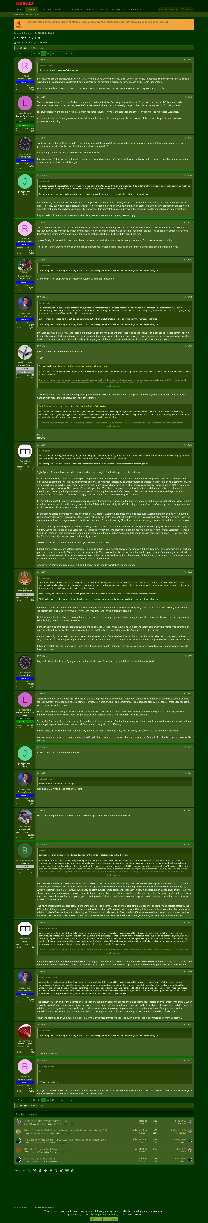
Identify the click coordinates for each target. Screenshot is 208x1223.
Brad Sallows (180, 1133)
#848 (190, 346)
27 (63, 1143)
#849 (190, 445)
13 (59, 1152)
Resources (116, 9)
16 (66, 1124)
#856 (190, 844)
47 (67, 1133)
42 (39, 53)
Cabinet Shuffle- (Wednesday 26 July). (46, 1121)
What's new (73, 9)
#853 (190, 747)
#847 (190, 297)
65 (61, 53)
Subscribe (46, 9)
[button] (82, 9)
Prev (20, 53)
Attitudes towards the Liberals (41, 1149)
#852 (190, 693)
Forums (31, 9)
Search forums (32, 14)
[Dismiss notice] (191, 21)
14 (62, 1152)
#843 (190, 137)
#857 (190, 922)
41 (34, 53)
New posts (19, 14)
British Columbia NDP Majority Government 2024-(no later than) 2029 (65, 1130)
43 (43, 53)
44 (48, 53)
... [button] (29, 53)
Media (100, 9)
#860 (190, 1060)
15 (66, 1152)
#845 (190, 222)
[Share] (185, 60)
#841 (190, 59)
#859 (190, 1024)
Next (68, 53)
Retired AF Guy (29, 1124)
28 (67, 1143)
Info (88, 9)
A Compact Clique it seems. (39, 1158)
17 (69, 1124)
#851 (190, 656)
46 (64, 1133)
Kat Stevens (181, 1151)
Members (133, 9)
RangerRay (28, 1133)
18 (73, 1124)
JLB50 (25, 1152)
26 (60, 1143)
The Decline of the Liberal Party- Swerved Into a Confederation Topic (64, 1139)
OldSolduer (181, 1123)
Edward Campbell (24, 42)
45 (53, 53)
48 (71, 1133)
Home (19, 9)
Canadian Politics (55, 1124)
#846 (190, 259)
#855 (190, 810)
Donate (59, 9)
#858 (190, 971)
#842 (190, 97)
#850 (190, 572)
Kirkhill (26, 1142)
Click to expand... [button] (114, 386)
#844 (190, 175)
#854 (190, 773)
